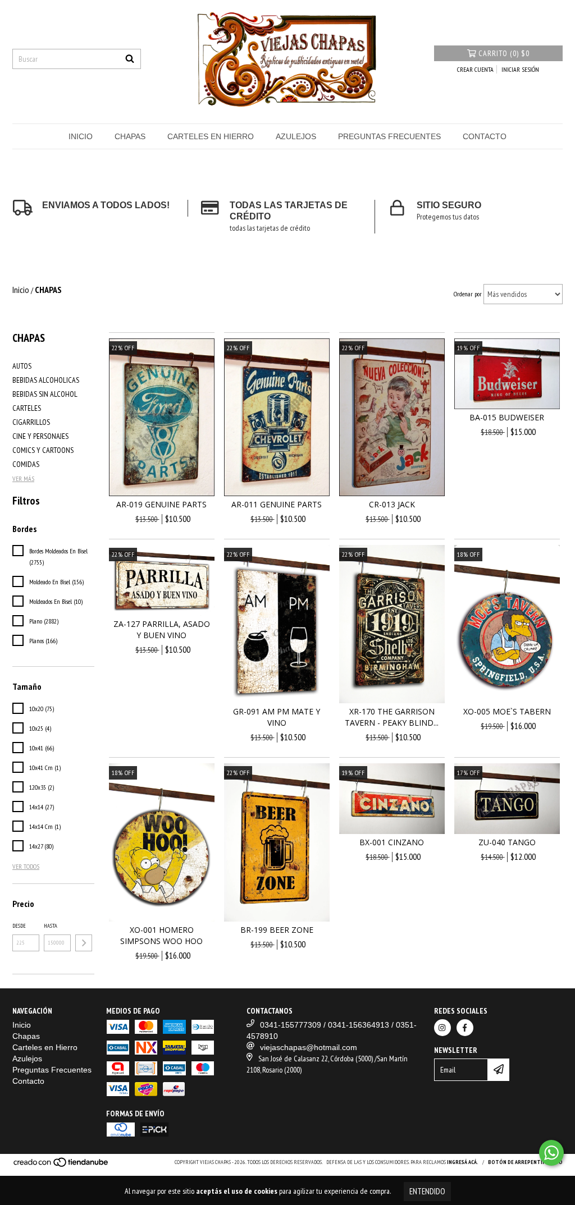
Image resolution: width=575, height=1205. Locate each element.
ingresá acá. (462, 1162)
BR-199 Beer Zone (276, 929)
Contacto (484, 136)
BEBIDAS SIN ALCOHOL (44, 394)
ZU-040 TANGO (507, 842)
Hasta (50, 925)
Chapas (130, 136)
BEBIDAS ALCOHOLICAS (45, 380)
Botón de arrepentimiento (525, 1162)
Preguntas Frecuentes (389, 136)
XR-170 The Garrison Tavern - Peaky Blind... (392, 717)
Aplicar (83, 942)
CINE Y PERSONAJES (40, 436)
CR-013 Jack (392, 504)
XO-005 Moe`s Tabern (507, 711)
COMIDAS (25, 464)
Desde (19, 925)
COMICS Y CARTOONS (43, 450)
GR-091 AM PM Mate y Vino (276, 717)
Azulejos (296, 136)
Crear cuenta (475, 69)
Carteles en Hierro (210, 136)
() (504, 53)
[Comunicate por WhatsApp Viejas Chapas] (551, 1153)
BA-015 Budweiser (506, 417)
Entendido (427, 1191)
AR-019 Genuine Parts (161, 504)
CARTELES (26, 408)
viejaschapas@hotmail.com (308, 1047)
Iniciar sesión (520, 69)
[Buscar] (129, 59)
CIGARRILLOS (31, 422)
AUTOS (21, 366)
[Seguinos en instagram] (442, 1027)
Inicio (81, 136)
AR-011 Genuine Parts (276, 504)
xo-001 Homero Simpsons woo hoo (161, 935)
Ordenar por (468, 294)
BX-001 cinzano (391, 842)
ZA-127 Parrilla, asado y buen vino (161, 629)
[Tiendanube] (61, 1165)
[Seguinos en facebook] (465, 1027)
